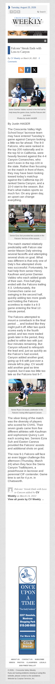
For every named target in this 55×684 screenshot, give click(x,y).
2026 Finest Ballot (27, 665)
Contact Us (27, 659)
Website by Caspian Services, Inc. (21, 679)
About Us (15, 659)
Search (42, 12)
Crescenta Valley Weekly (25, 670)
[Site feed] (19, 11)
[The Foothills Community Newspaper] (27, 22)
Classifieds (32, 662)
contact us (25, 676)
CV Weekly (15, 58)
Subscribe (39, 659)
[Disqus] (27, 519)
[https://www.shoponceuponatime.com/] (27, 611)
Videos (12, 662)
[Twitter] (15, 11)
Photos (20, 662)
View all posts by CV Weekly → (26, 499)
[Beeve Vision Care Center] (27, 33)
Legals (42, 662)
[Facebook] (11, 11)
